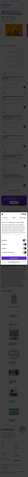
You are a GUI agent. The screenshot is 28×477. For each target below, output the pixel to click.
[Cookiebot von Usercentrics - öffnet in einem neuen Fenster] (21, 214)
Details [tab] (14, 217)
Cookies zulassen (14, 258)
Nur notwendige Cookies (14, 262)
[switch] (25, 244)
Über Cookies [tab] (23, 217)
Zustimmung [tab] (5, 217)
